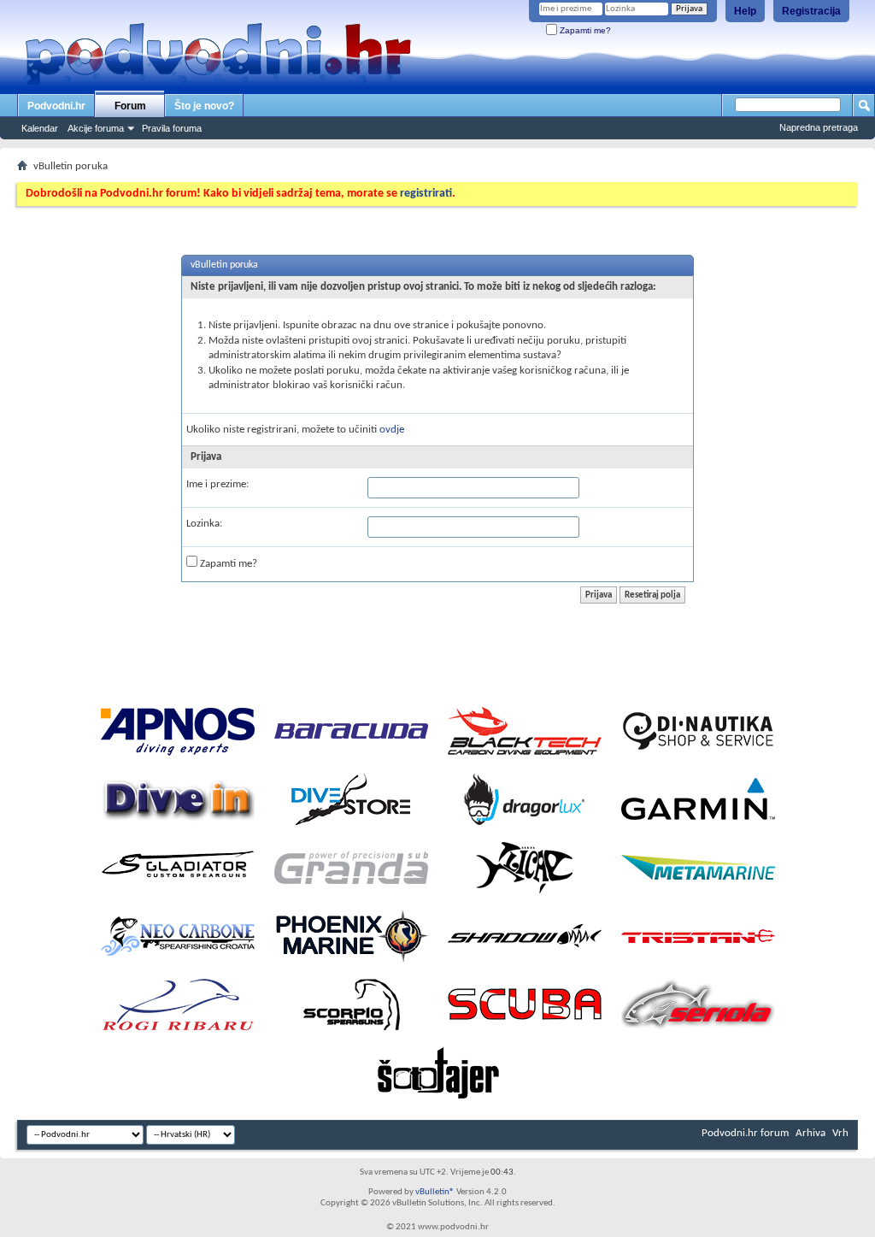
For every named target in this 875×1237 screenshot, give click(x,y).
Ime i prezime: (217, 484)
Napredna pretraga (818, 127)
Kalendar (39, 128)
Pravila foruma (172, 128)
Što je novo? (204, 106)
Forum (130, 106)
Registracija (811, 11)
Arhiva (810, 1133)
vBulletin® (435, 1192)
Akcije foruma (96, 128)
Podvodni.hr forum (745, 1133)
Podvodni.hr (56, 106)
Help (745, 11)
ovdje (391, 429)
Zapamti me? (584, 30)
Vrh (840, 1133)
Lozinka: (204, 523)
